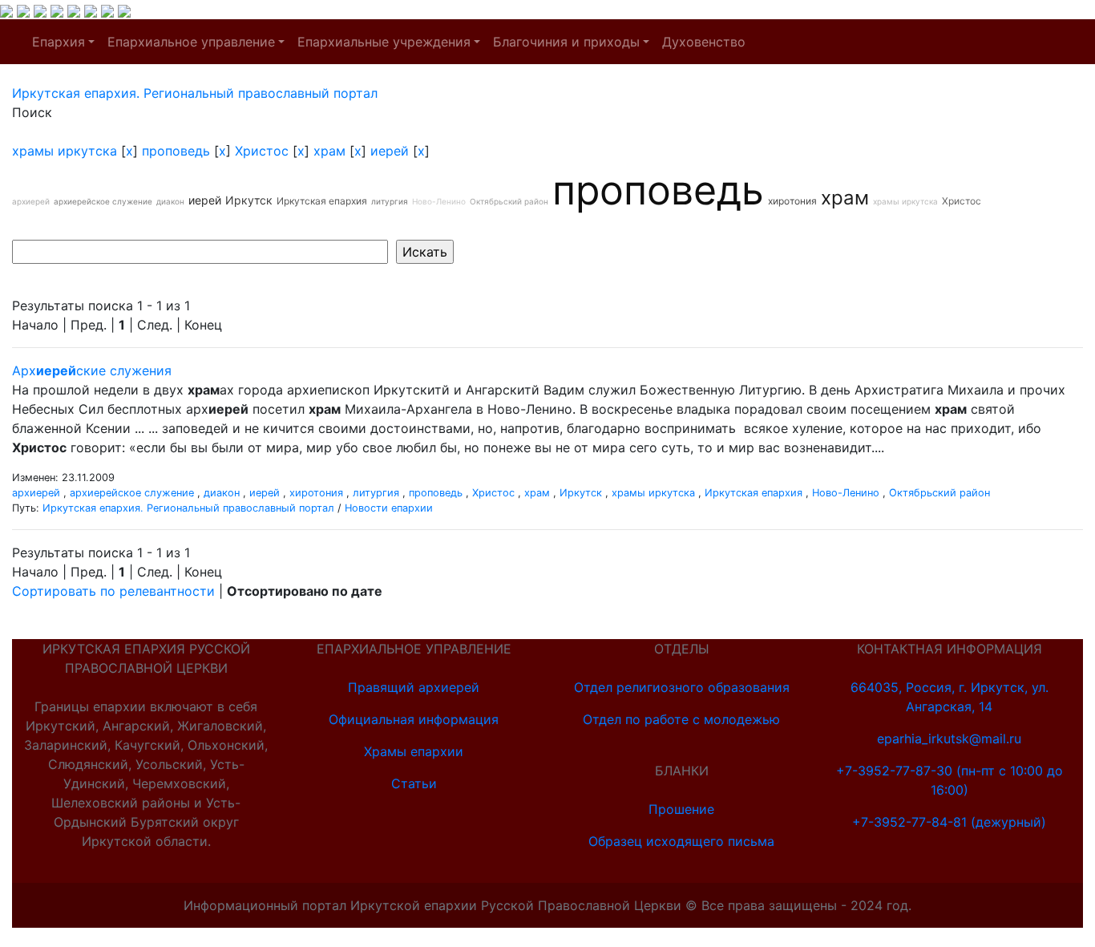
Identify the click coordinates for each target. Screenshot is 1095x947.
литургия (389, 201)
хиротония (792, 201)
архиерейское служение (103, 201)
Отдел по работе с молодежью (681, 719)
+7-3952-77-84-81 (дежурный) (949, 822)
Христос (262, 151)
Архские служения (92, 370)
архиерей (31, 201)
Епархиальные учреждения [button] (384, 42)
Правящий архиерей (413, 687)
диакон (170, 201)
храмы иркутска (64, 151)
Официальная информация (414, 719)
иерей (389, 151)
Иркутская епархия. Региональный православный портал (188, 508)
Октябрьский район (509, 201)
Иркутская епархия (322, 201)
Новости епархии (389, 508)
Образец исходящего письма (681, 841)
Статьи (414, 783)
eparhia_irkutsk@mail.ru (949, 738)
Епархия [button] (58, 42)
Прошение (681, 809)
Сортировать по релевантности (113, 591)
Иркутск (249, 200)
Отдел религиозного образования (682, 687)
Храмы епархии (413, 751)
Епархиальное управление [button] (191, 42)
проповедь (176, 151)
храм (329, 151)
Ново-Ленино (439, 201)
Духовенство (703, 42)
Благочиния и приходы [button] (566, 42)
